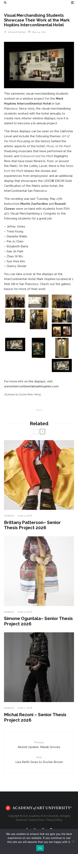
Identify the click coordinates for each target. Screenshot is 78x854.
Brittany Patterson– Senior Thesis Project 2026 (32, 525)
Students (9, 515)
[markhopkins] (39, 65)
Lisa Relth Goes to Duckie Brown (39, 760)
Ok (40, 848)
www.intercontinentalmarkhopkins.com (31, 386)
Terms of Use (36, 820)
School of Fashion (16, 32)
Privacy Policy (54, 820)
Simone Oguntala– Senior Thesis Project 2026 (38, 621)
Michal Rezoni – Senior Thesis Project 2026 (35, 717)
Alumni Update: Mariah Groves (39, 745)
